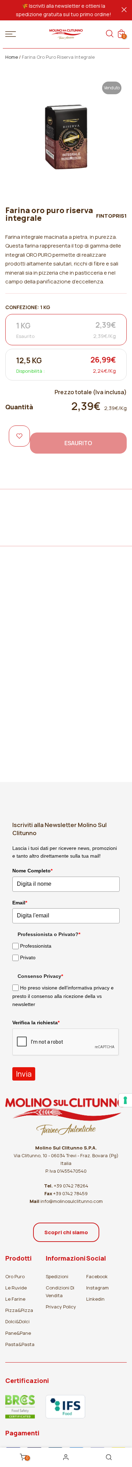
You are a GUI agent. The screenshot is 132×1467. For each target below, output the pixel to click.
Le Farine (15, 1299)
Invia (24, 1074)
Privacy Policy (61, 1306)
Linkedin (95, 1299)
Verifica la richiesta (35, 1022)
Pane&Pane (18, 1333)
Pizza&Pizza (19, 1310)
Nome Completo (32, 870)
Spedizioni (57, 1276)
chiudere (124, 9)
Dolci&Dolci (17, 1321)
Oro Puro (15, 1276)
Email (19, 902)
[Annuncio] (63, 10)
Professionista (35, 946)
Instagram (97, 1288)
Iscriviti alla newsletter (54, 5)
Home (11, 57)
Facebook (97, 1276)
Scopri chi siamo (66, 1232)
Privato (28, 958)
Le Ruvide (16, 1288)
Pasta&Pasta (19, 1344)
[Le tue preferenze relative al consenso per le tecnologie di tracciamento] (125, 1100)
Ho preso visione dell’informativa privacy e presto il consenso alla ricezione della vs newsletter (63, 996)
